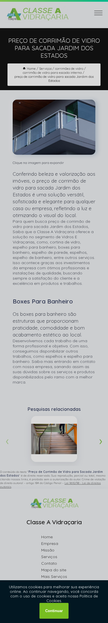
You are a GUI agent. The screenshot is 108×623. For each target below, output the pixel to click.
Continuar (54, 611)
